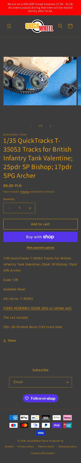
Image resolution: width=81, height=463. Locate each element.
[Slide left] (31, 126)
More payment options (40, 247)
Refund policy (46, 446)
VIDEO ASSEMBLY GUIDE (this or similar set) (37, 308)
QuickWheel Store (37, 441)
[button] (9, 26)
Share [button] (12, 340)
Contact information (42, 453)
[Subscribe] (67, 382)
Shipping (24, 191)
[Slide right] (50, 126)
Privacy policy (26, 446)
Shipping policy (67, 446)
